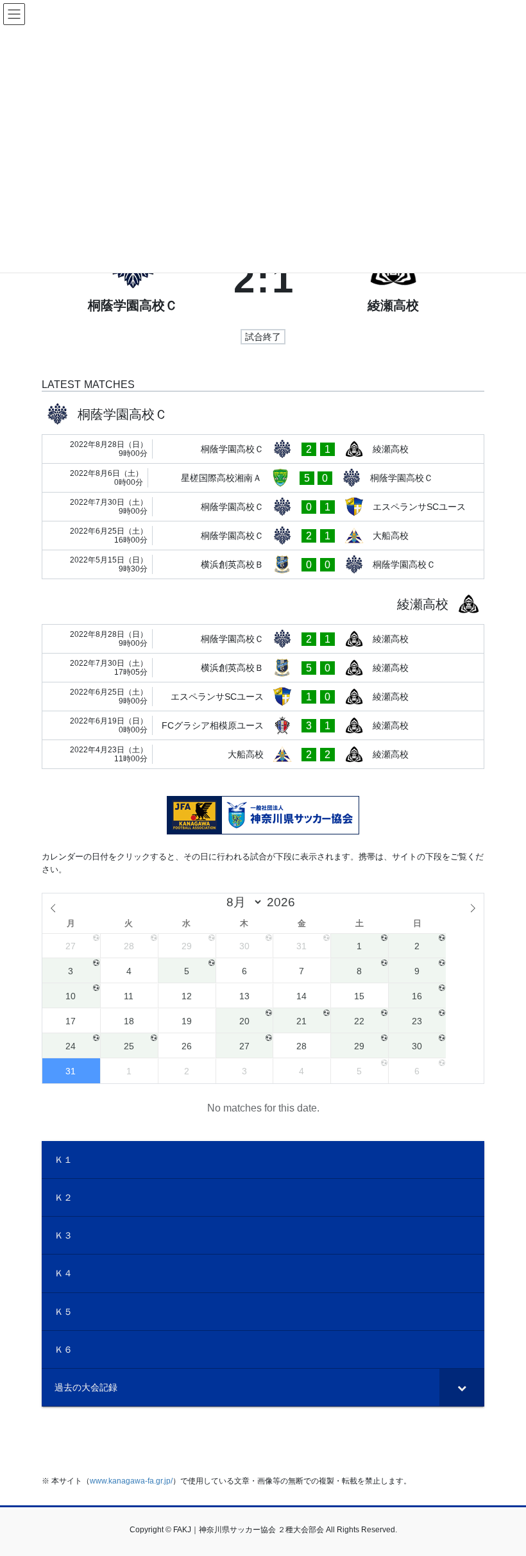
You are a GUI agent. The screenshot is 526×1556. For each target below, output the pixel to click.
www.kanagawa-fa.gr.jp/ (131, 1480)
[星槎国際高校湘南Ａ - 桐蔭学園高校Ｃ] (263, 478)
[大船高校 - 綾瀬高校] (263, 754)
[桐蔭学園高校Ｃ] (133, 280)
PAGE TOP (502, 1497)
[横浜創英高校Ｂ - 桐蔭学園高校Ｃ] (263, 564)
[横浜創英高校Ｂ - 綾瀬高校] (263, 668)
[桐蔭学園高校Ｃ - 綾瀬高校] (263, 449)
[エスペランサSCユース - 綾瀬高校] (263, 696)
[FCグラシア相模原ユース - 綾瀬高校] (263, 725)
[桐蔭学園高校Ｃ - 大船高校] (263, 535)
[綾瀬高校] (393, 280)
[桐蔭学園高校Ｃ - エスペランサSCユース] (263, 507)
